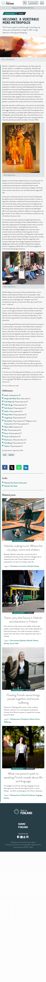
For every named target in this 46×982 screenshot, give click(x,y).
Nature (32, 719)
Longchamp (8, 417)
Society (36, 566)
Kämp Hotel (8, 414)
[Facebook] (18, 837)
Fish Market (8, 408)
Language (33, 3)
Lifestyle (30, 566)
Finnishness (14, 566)
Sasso (6, 433)
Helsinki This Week (10, 486)
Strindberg (7, 443)
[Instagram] (27, 837)
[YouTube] (24, 837)
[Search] (24, 3)
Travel (11, 455)
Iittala (6, 411)
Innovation (22, 566)
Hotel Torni (16, 398)
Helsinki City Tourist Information (15, 483)
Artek (6, 395)
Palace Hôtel (8, 427)
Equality (23, 640)
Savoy (6, 436)
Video (17, 643)
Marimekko (8, 421)
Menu (42, 3)
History (35, 640)
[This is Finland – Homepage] (7, 3)
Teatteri (7, 446)
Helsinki (29, 640)
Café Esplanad (9, 401)
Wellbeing (7, 722)
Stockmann (8, 439)
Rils (5, 430)
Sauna (37, 719)
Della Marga (8, 405)
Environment (14, 640)
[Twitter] (21, 836)
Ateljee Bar (8, 398)
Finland (23, 795)
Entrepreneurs (15, 719)
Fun (4, 455)
